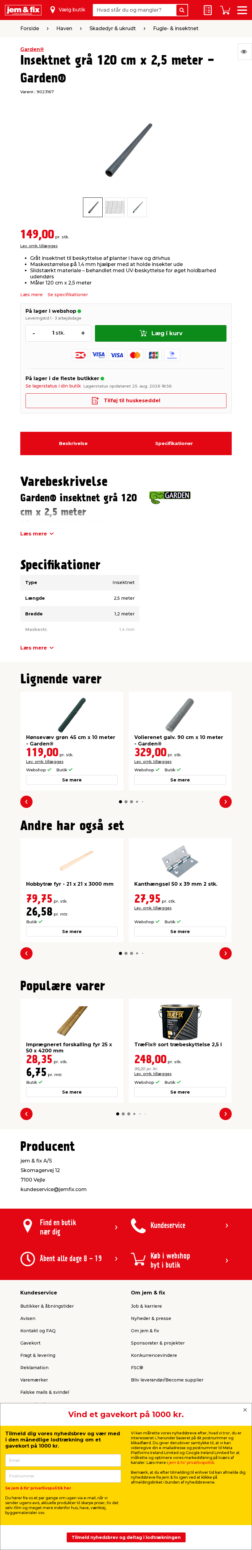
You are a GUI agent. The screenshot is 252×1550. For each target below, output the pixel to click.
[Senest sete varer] (245, 52)
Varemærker (34, 1380)
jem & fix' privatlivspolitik (191, 1462)
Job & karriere (146, 1306)
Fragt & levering (37, 1355)
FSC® (137, 1367)
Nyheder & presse (151, 1318)
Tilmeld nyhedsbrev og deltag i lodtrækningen (126, 1537)
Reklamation (34, 1367)
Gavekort (30, 1343)
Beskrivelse (73, 443)
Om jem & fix (145, 1330)
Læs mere (31, 294)
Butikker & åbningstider (47, 1306)
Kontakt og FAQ (38, 1330)
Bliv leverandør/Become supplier (167, 1380)
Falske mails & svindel (44, 1392)
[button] (120, 801)
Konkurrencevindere (154, 1355)
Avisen (27, 1318)
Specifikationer (174, 443)
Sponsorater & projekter (158, 1343)
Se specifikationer (68, 294)
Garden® (32, 49)
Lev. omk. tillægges (38, 246)
